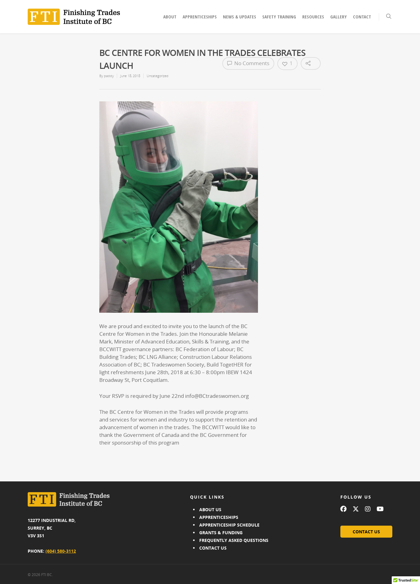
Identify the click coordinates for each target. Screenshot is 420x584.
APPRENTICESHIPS (218, 517)
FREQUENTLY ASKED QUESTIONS (233, 540)
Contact (362, 17)
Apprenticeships (200, 17)
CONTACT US (213, 548)
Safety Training (279, 17)
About (169, 17)
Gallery (338, 17)
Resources (313, 17)
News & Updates (239, 17)
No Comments (251, 63)
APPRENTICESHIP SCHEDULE (229, 525)
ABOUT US (210, 509)
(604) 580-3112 (61, 551)
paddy (109, 75)
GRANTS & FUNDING (221, 532)
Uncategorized (157, 75)
